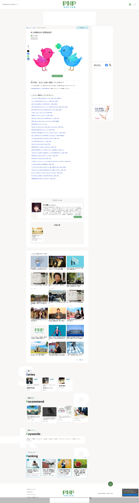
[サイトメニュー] (135, 4)
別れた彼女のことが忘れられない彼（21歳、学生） (42, 158)
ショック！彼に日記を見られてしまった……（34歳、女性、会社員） (45, 101)
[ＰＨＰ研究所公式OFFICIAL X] (110, 64)
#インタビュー (29, 440)
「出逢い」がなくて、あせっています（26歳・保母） (42, 112)
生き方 (81, 27)
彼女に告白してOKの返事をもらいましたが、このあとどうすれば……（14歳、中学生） (49, 132)
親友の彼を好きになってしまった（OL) (39, 124)
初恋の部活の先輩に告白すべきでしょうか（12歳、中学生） (43, 129)
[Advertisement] (69, 18)
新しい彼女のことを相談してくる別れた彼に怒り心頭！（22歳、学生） (45, 175)
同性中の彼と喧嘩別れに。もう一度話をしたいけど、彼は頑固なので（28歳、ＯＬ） (48, 149)
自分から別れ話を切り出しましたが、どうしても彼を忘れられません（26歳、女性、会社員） (50, 106)
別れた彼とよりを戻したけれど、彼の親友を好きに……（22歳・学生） (45, 118)
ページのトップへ (110, 484)
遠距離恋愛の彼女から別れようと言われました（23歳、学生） (44, 178)
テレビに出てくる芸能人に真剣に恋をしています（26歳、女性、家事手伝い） (47, 98)
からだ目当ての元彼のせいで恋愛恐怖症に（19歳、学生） (43, 164)
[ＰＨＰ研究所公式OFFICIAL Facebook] (106, 65)
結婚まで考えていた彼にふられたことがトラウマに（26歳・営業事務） (45, 121)
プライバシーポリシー (127, 492)
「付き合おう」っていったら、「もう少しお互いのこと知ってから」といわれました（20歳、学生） (51, 161)
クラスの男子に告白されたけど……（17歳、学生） (42, 141)
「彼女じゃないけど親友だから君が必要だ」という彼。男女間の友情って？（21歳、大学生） (50, 152)
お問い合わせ (30, 491)
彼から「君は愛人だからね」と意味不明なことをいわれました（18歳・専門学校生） (48, 135)
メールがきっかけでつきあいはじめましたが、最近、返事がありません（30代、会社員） (49, 167)
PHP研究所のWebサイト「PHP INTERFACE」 (41, 88)
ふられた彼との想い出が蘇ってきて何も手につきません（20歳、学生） (45, 138)
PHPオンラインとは (31, 489)
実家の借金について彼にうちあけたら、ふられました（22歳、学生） (45, 155)
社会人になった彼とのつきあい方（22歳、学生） (41, 144)
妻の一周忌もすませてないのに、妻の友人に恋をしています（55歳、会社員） (47, 109)
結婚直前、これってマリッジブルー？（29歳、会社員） (42, 115)
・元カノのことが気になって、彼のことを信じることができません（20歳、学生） (47, 172)
